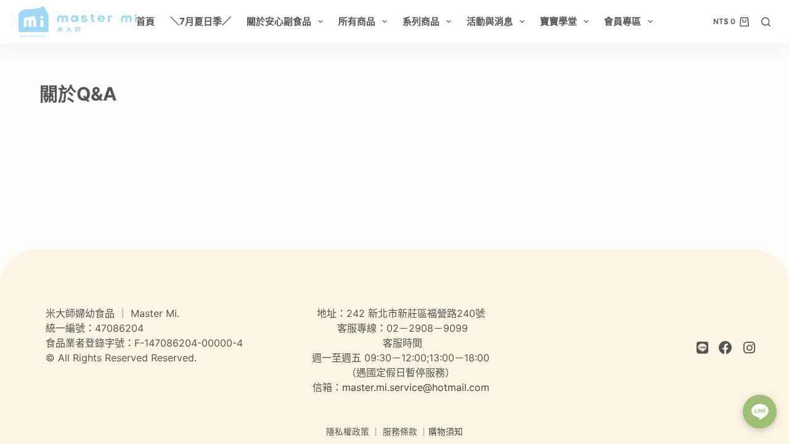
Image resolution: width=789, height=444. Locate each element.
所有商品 (356, 21)
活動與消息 (490, 21)
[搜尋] (766, 22)
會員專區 (622, 21)
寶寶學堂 (558, 21)
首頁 (145, 21)
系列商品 (421, 21)
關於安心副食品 (279, 21)
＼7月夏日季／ (200, 21)
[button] (760, 412)
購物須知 (445, 432)
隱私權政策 (347, 432)
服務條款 (400, 432)
